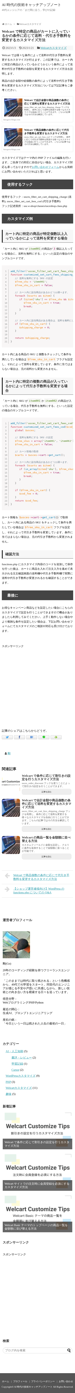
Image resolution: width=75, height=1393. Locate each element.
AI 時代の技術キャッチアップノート (31, 5)
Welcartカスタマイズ (53, 47)
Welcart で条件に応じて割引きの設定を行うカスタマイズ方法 (46, 777)
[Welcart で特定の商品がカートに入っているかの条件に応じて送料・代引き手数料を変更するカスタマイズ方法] (31, 737)
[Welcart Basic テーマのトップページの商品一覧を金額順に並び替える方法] (37, 1212)
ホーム (5, 1381)
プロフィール (20, 1381)
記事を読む (47, 792)
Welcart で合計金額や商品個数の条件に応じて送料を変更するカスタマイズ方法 (46, 804)
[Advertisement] (37, 686)
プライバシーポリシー (43, 1381)
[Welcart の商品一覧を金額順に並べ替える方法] (11, 845)
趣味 (8, 1094)
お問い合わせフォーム (45, 167)
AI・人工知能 (14, 1051)
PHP (8, 1081)
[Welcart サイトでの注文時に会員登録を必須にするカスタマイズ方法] (37, 1171)
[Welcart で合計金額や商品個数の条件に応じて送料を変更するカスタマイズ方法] (11, 808)
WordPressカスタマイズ (20, 1075)
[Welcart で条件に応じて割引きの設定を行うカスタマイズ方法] (11, 783)
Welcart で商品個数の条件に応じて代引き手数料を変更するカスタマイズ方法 (41, 877)
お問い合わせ (66, 1381)
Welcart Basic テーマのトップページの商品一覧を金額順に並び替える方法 (36, 1227)
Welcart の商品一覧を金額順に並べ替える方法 (46, 839)
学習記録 (17, 1063)
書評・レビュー (21, 1057)
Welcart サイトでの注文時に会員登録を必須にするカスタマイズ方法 (37, 1185)
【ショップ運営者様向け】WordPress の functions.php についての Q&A (38, 890)
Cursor (15, 1069)
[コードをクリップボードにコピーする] (69, 273)
